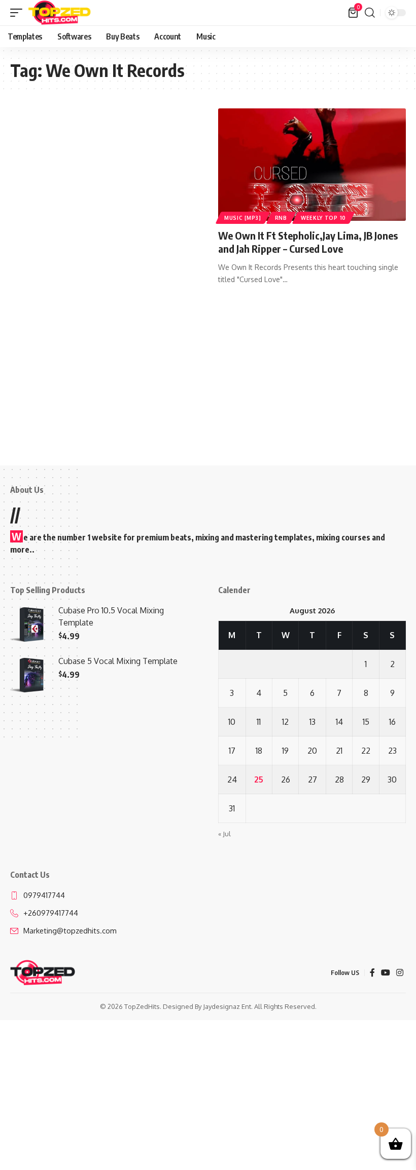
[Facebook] (372, 973)
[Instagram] (400, 973)
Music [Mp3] (242, 218)
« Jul (224, 834)
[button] (18, 12)
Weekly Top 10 (323, 218)
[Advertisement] (104, 183)
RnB (281, 218)
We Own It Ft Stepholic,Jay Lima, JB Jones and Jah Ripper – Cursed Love (308, 242)
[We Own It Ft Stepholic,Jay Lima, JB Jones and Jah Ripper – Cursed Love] (312, 164)
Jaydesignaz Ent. (228, 1006)
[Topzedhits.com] (59, 12)
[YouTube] (385, 973)
